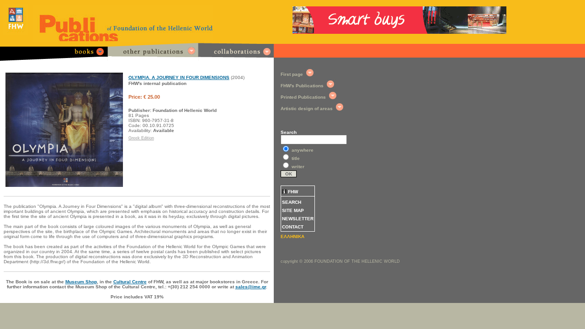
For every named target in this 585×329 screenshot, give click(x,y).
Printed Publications (303, 97)
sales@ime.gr (250, 286)
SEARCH (291, 202)
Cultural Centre (130, 281)
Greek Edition (141, 138)
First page (292, 74)
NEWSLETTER (298, 218)
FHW (292, 191)
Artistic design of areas (307, 108)
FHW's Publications (302, 85)
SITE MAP (293, 210)
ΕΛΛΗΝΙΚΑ (292, 236)
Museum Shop (81, 281)
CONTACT (292, 226)
